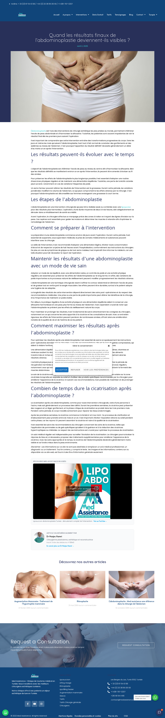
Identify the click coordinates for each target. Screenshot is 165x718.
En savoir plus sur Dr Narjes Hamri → (60, 546)
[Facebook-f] (28, 704)
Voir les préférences (96, 370)
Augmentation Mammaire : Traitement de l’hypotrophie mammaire (33, 602)
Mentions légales (65, 716)
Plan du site (113, 716)
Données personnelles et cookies (88, 716)
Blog (131, 14)
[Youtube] (34, 704)
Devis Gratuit (97, 14)
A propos (66, 14)
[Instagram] (41, 704)
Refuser (75, 370)
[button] (109, 346)
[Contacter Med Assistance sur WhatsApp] (5, 712)
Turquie (152, 14)
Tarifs (109, 14)
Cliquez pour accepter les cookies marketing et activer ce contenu (82, 491)
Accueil (56, 14)
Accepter (61, 370)
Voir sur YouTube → (100, 521)
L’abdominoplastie (38, 131)
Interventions (81, 14)
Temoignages (120, 14)
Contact (139, 14)
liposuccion (126, 207)
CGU (126, 716)
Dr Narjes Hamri (54, 536)
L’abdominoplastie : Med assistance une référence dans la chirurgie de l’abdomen (131, 602)
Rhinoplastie (82, 601)
